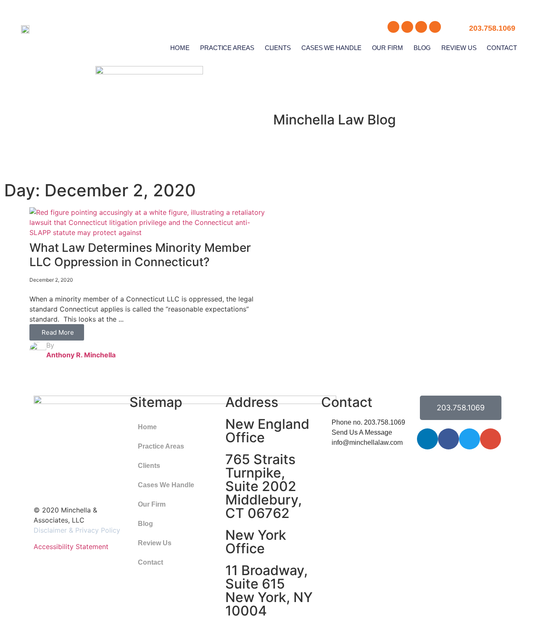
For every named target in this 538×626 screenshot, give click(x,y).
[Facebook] (448, 438)
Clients (278, 47)
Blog (422, 47)
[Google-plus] (490, 438)
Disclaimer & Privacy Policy (77, 530)
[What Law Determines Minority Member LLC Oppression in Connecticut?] (149, 232)
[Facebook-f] (407, 27)
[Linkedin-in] (393, 27)
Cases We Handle (331, 47)
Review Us (458, 47)
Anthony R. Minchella (81, 355)
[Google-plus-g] (435, 27)
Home (180, 47)
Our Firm (387, 47)
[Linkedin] (427, 438)
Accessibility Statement (71, 546)
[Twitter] (421, 27)
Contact (502, 47)
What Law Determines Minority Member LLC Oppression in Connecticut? (140, 254)
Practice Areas (227, 47)
